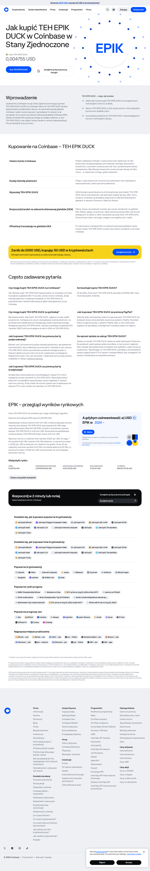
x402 (93, 734)
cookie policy (101, 852)
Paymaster (96, 742)
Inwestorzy (38, 734)
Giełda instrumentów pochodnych (72, 779)
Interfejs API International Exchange (103, 776)
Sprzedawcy (38, 738)
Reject (102, 862)
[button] (37, 9)
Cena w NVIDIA (126, 771)
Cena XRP (124, 762)
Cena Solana (125, 758)
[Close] (143, 851)
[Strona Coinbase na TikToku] (27, 848)
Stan (122, 742)
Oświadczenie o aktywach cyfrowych (45, 769)
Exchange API (97, 772)
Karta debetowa (69, 730)
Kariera (36, 715)
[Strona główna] (6, 9)
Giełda (65, 771)
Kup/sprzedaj (68, 712)
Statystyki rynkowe (42, 787)
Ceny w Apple (126, 774)
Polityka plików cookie (43, 748)
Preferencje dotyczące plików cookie (43, 753)
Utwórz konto (126, 719)
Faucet (94, 768)
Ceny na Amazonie (128, 782)
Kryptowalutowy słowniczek (40, 806)
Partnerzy (37, 719)
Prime (65, 763)
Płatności (66, 750)
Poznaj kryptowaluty (42, 780)
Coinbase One (68, 719)
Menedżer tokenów (71, 754)
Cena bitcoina (126, 750)
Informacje (38, 712)
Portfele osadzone (99, 723)
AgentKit (95, 760)
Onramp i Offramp (99, 730)
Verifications (97, 753)
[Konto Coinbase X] (5, 848)
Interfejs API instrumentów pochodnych (103, 787)
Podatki (36, 840)
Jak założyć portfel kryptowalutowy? (42, 830)
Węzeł (94, 757)
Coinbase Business (71, 747)
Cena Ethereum (127, 754)
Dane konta (125, 727)
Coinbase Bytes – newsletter (41, 792)
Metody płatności (128, 730)
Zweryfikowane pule (71, 785)
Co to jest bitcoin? (41, 815)
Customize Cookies (134, 854)
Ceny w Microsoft (128, 778)
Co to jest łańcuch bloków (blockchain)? (45, 824)
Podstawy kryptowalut (43, 797)
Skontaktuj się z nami (130, 715)
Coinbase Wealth (70, 723)
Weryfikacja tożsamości (131, 723)
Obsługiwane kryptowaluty (132, 738)
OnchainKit (96, 745)
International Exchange (73, 774)
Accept (129, 862)
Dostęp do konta (127, 734)
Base (93, 715)
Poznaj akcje (38, 783)
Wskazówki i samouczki (44, 801)
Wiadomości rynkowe (43, 811)
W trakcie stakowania (72, 767)
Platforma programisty (101, 712)
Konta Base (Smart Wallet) (103, 727)
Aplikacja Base (68, 715)
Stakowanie (96, 764)
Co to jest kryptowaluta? (44, 819)
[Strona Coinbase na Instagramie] (20, 848)
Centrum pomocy (128, 712)
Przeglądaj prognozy (71, 734)
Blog (35, 723)
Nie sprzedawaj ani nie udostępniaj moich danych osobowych (45, 761)
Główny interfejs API (100, 782)
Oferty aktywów (69, 743)
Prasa (35, 727)
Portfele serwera (99, 719)
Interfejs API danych (100, 749)
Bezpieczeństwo (40, 730)
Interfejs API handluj (100, 738)
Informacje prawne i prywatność (42, 743)
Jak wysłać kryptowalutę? (45, 836)
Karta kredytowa (69, 727)
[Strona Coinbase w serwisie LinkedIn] (12, 848)
